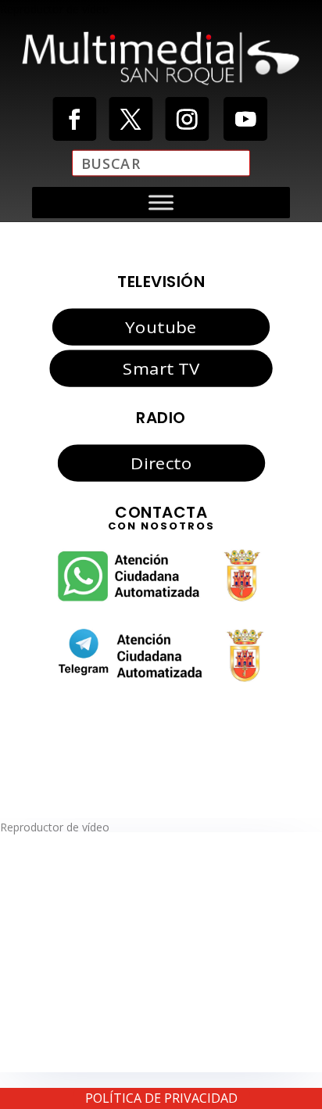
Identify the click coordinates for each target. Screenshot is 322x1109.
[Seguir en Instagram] (187, 119)
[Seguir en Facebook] (74, 119)
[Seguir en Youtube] (245, 119)
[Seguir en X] (130, 119)
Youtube (160, 327)
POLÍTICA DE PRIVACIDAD (161, 1098)
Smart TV (161, 368)
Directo (161, 462)
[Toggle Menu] (161, 202)
